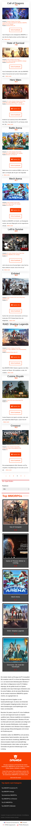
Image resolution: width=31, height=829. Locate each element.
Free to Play (17, 21)
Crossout (15, 425)
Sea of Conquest (15, 527)
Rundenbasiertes (22, 349)
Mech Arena (15, 178)
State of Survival (15, 43)
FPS (15, 297)
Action (8, 59)
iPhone (11, 25)
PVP (8, 24)
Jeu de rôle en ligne (6, 22)
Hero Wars (15, 80)
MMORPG (24, 22)
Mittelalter (20, 22)
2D (7, 101)
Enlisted (15, 273)
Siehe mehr (7, 39)
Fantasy (13, 21)
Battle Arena (15, 128)
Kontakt (16, 817)
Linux (11, 154)
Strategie (11, 24)
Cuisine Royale (15, 376)
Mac (14, 154)
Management (14, 22)
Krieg (23, 253)
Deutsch (9, 21)
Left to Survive (15, 229)
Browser (8, 154)
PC (14, 25)
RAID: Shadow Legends (15, 324)
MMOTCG (4, 24)
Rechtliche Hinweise (10, 817)
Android (8, 25)
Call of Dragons (15, 3)
